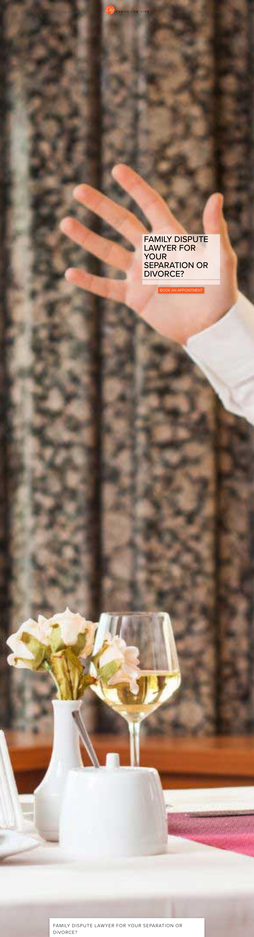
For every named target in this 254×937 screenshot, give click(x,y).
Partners (29, 12)
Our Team (48, 12)
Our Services (70, 12)
